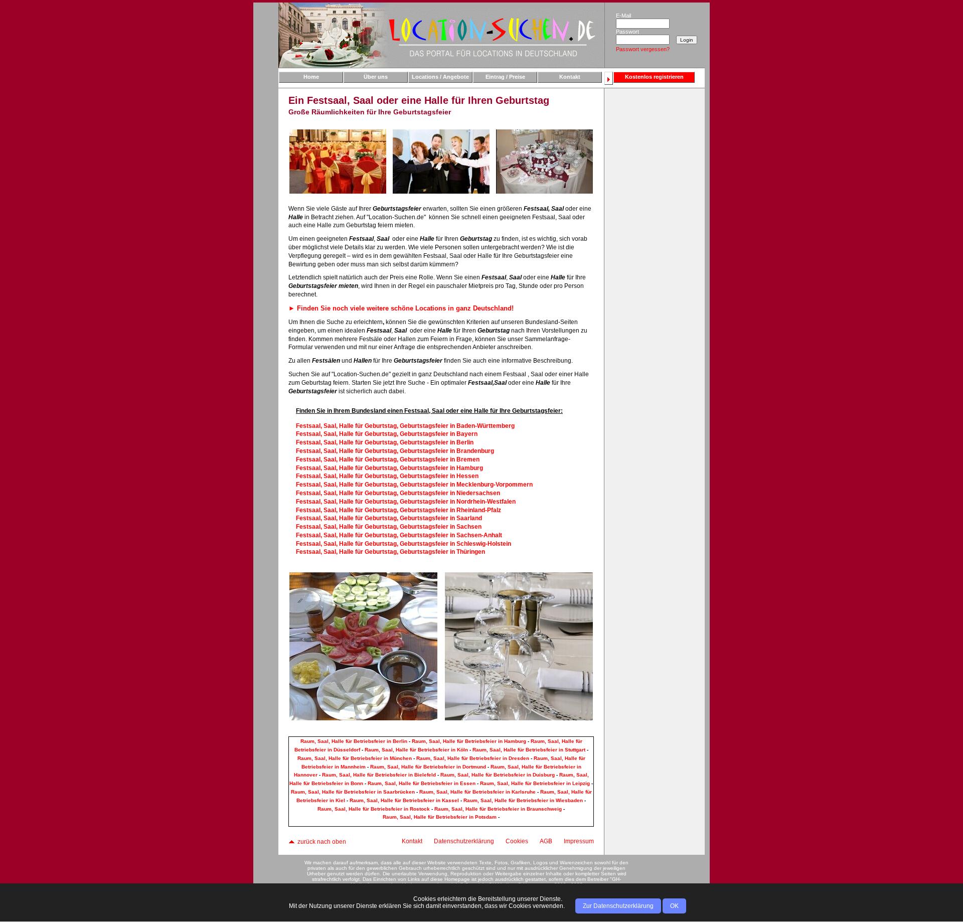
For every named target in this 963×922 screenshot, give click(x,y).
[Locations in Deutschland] (441, 34)
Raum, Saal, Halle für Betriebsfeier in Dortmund (428, 767)
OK (674, 905)
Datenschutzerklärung (464, 841)
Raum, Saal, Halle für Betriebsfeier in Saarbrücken (353, 792)
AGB (546, 841)
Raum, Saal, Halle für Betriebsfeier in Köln (416, 749)
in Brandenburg (395, 450)
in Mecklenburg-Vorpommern (414, 484)
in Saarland (389, 518)
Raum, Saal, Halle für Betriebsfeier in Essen (421, 783)
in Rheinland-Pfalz (398, 510)
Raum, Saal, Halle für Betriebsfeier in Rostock (373, 809)
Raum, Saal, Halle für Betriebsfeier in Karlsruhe (477, 792)
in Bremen (387, 459)
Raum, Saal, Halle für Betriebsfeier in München (354, 758)
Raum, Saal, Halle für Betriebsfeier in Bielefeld (379, 775)
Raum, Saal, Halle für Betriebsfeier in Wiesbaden (523, 800)
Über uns (376, 77)
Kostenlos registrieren (654, 77)
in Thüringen (390, 551)
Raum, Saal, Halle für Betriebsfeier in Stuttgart (528, 749)
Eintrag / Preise (505, 77)
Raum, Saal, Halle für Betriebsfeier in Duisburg (497, 775)
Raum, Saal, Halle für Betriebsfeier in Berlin (353, 741)
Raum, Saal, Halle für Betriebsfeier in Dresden (472, 758)
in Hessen (387, 476)
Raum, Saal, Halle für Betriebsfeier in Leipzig (535, 783)
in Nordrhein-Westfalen (406, 501)
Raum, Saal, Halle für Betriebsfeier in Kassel (404, 800)
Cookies (517, 841)
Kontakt (569, 77)
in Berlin (384, 442)
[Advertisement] (654, 249)
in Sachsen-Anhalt (399, 535)
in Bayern (386, 433)
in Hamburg (389, 468)
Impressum (579, 841)
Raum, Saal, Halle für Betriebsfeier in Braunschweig (498, 809)
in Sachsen (389, 526)
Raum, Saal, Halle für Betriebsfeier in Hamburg (469, 741)
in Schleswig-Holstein (403, 543)
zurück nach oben (321, 841)
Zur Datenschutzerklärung (618, 905)
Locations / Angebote (440, 77)
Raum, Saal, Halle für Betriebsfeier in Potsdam (440, 817)
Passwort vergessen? (643, 49)
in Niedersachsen (398, 493)
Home (311, 77)
